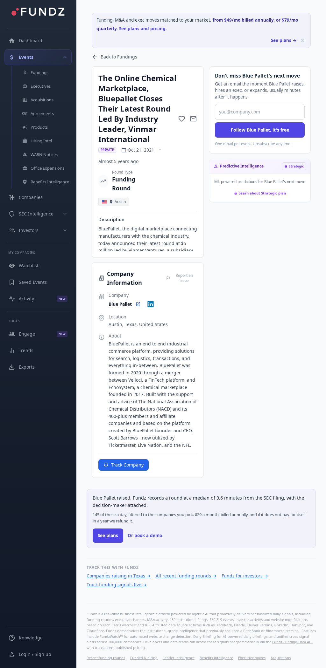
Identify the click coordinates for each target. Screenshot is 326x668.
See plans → (284, 40)
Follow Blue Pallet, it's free (260, 130)
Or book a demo (145, 535)
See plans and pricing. (143, 28)
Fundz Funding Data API (292, 641)
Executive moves (252, 657)
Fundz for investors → (245, 576)
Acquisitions (281, 657)
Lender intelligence (179, 657)
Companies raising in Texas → (119, 576)
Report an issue (184, 278)
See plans (108, 535)
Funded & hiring (144, 657)
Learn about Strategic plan (262, 193)
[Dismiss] (303, 40)
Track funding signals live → (117, 585)
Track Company (127, 465)
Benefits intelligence (216, 657)
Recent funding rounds (106, 657)
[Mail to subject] (193, 119)
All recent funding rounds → (186, 576)
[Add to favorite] (182, 119)
